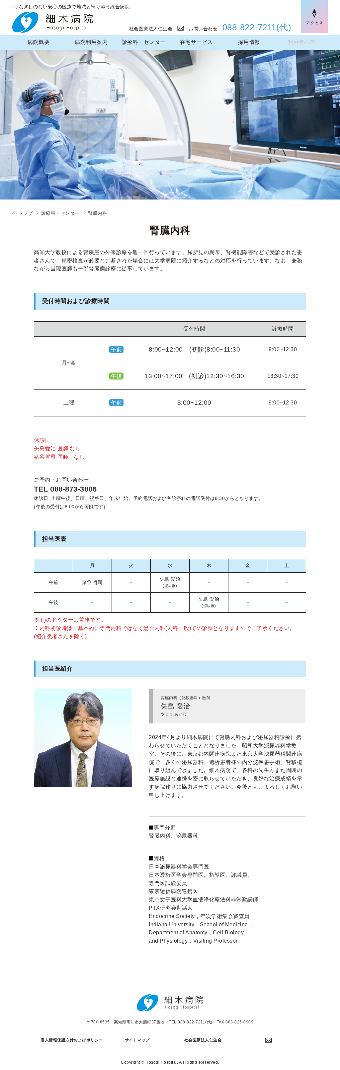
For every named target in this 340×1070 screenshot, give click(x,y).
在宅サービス (196, 42)
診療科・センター (144, 42)
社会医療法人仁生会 (153, 28)
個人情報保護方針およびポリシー (72, 1040)
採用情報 (249, 42)
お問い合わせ (203, 28)
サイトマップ (137, 1040)
